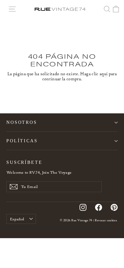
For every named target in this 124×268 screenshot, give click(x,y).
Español (17, 219)
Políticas (22, 140)
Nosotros (21, 122)
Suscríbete (24, 162)
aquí (103, 74)
